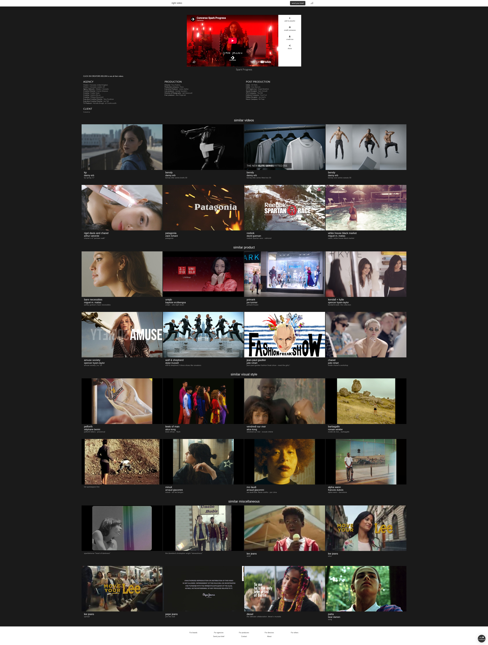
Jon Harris (262, 97)
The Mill (260, 93)
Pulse (182, 87)
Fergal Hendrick (263, 89)
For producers (244, 633)
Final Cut (263, 95)
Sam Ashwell (262, 91)
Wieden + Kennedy (102, 89)
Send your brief (218, 636)
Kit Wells (254, 85)
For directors (269, 633)
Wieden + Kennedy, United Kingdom (95, 85)
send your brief (298, 3)
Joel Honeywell (187, 93)
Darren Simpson (102, 91)
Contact (244, 636)
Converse (86, 112)
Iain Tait (106, 101)
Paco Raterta (175, 85)
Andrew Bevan (95, 95)
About (269, 636)
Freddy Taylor (95, 93)
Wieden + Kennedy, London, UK (94, 87)
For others (294, 633)
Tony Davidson (108, 99)
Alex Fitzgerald (181, 95)
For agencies (219, 633)
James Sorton (183, 89)
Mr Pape (261, 99)
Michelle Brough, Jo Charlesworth (104, 103)
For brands (193, 633)
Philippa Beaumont (96, 97)
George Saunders (181, 91)
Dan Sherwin (255, 87)
